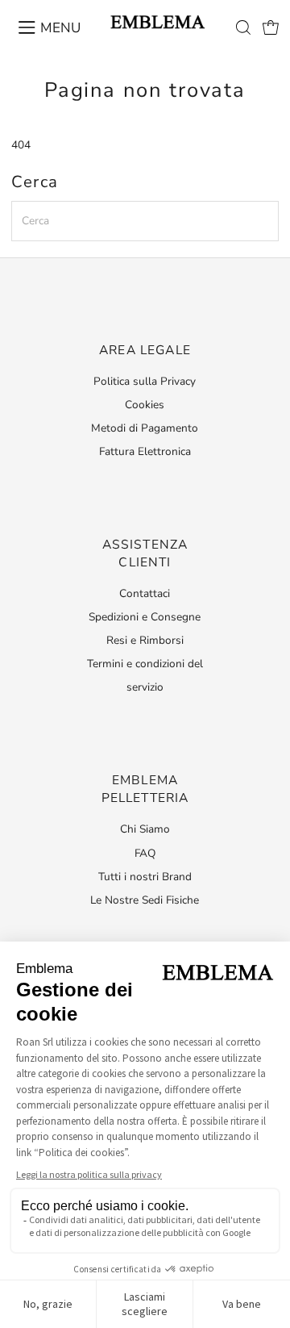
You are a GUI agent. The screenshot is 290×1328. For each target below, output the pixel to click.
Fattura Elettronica (145, 451)
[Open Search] (243, 27)
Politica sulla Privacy (144, 381)
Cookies (144, 404)
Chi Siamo (145, 829)
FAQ (145, 853)
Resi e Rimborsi (145, 640)
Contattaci (144, 593)
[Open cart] (271, 27)
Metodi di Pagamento (144, 428)
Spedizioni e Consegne (145, 616)
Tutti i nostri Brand (145, 876)
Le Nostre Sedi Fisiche (144, 900)
